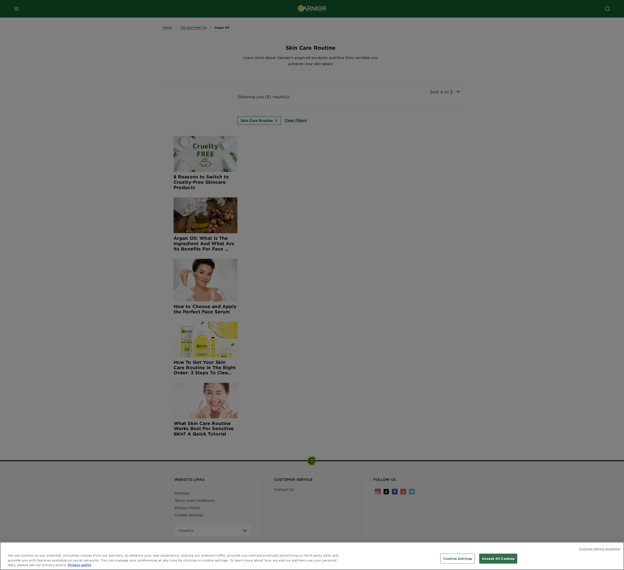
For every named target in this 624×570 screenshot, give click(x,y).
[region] (312, 556)
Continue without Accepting (599, 548)
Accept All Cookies (498, 558)
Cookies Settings (457, 558)
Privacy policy (79, 565)
